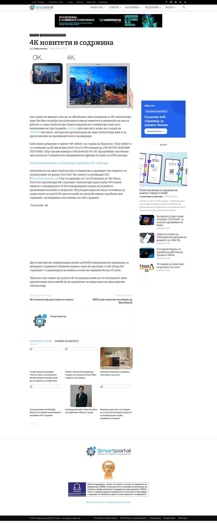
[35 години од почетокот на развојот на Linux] (147, 268)
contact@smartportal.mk (118, 502)
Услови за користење (105, 518)
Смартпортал (40, 48)
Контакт (80, 2)
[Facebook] (166, 2)
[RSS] (180, 2)
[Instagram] (171, 2)
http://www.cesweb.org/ (45, 178)
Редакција (103, 2)
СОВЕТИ (114, 7)
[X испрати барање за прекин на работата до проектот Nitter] (147, 253)
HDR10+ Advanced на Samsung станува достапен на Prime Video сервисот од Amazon (80, 375)
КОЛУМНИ (131, 7)
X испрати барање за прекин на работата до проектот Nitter (170, 252)
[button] (183, 8)
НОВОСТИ (96, 7)
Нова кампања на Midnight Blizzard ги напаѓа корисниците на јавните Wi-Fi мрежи (45, 412)
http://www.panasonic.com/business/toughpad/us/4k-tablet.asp (69, 163)
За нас (70, 2)
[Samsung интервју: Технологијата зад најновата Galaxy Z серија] (81, 396)
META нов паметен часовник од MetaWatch (112, 301)
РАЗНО (169, 7)
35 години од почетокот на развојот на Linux (170, 266)
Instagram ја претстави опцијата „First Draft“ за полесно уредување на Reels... (170, 221)
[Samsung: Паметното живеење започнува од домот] (116, 358)
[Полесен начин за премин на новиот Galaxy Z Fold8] (163, 169)
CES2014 (35, 132)
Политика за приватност (133, 518)
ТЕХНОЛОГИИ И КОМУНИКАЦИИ (53, 35)
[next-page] (36, 424)
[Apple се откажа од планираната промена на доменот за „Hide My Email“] (147, 238)
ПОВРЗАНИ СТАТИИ (41, 341)
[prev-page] (31, 424)
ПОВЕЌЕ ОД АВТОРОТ (67, 341)
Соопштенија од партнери (151, 197)
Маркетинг (91, 2)
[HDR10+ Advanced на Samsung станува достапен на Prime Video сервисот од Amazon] (81, 358)
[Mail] (175, 2)
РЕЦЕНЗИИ (152, 7)
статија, (72, 128)
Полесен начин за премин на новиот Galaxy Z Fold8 (159, 192)
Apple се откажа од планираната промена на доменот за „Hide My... (172, 237)
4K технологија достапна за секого (52, 299)
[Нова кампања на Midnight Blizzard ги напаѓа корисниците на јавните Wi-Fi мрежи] (46, 396)
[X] (185, 2)
